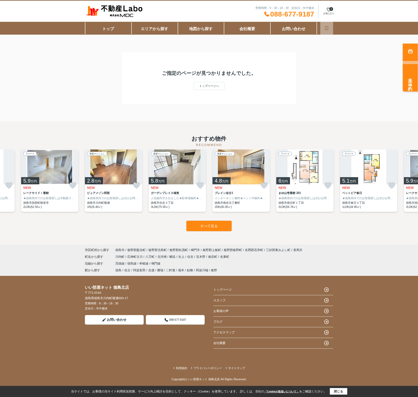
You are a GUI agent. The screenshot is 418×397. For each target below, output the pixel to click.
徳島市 (120, 250)
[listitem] (113, 180)
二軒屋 (170, 270)
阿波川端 (202, 270)
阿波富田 (139, 270)
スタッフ (219, 300)
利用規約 (181, 368)
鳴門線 (155, 263)
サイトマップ (236, 368)
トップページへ (209, 86)
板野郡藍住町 (136, 250)
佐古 (127, 270)
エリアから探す (154, 29)
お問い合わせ (293, 29)
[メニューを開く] (326, 28)
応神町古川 (135, 256)
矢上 (181, 256)
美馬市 (297, 250)
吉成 (151, 270)
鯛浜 (172, 256)
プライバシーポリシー (208, 368)
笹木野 (201, 256)
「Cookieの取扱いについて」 (281, 391)
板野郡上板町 (212, 250)
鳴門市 (195, 250)
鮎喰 (190, 270)
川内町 (120, 256)
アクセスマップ (224, 332)
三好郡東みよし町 (278, 250)
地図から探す (201, 29)
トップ (108, 29)
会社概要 (247, 29)
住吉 (190, 256)
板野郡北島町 (157, 250)
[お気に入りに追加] (8, 185)
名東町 (224, 256)
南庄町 (213, 256)
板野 (214, 270)
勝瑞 (160, 270)
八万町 (150, 256)
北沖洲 (162, 256)
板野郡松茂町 (179, 250)
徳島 (118, 270)
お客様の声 (221, 311)
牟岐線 (144, 263)
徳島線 (132, 263)
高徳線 (120, 263)
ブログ (217, 321)
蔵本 (181, 270)
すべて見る (209, 226)
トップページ (222, 289)
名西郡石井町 (254, 250)
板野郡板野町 (233, 250)
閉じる (338, 391)
